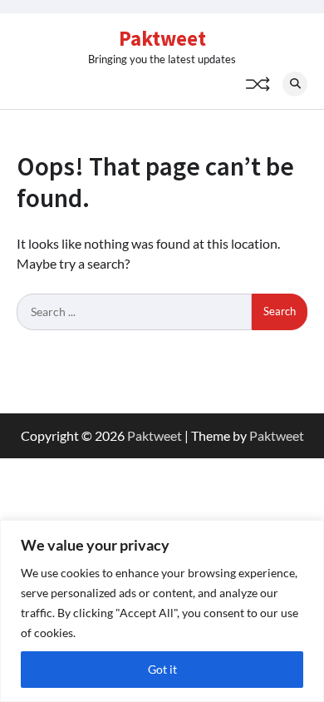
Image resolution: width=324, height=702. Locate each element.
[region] (162, 611)
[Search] (294, 84)
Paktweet (162, 38)
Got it (162, 669)
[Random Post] (257, 84)
